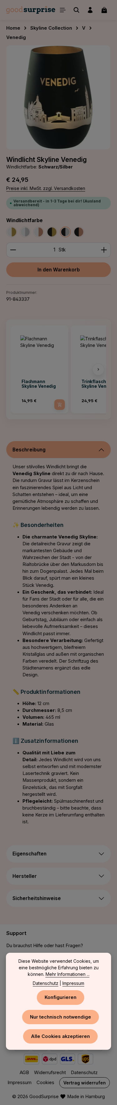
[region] (58, 97)
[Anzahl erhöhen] (104, 249)
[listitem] (39, 369)
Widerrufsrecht (50, 1072)
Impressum (19, 1082)
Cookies (45, 1082)
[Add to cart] (59, 404)
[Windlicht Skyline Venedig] (58, 97)
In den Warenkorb (58, 270)
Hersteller (24, 876)
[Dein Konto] (90, 10)
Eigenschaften (29, 854)
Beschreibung (29, 450)
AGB (24, 1072)
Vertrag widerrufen (84, 1082)
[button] (19, 369)
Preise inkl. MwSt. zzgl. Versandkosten (45, 188)
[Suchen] (76, 10)
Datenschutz (84, 1072)
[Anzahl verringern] (13, 249)
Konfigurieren (60, 997)
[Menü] (62, 10)
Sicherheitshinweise (36, 898)
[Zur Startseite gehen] (30, 10)
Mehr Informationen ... (68, 974)
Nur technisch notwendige (60, 1017)
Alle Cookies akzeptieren (60, 1036)
